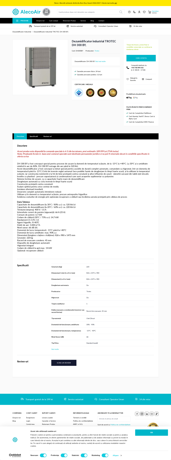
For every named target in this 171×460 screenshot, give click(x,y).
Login (28, 421)
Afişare (116, 455)
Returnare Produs (69, 21)
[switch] (64, 455)
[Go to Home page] (31, 12)
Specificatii (34, 136)
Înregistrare (30, 418)
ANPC (75, 424)
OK (151, 432)
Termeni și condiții (79, 418)
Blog (92, 21)
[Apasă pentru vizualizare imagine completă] (40, 67)
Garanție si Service (49, 421)
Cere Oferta (141, 58)
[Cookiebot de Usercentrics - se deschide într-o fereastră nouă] (15, 455)
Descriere (20, 136)
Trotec (97, 51)
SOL (81, 424)
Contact (101, 21)
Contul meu (30, 424)
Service (83, 21)
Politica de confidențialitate (83, 421)
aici (116, 3)
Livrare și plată (47, 418)
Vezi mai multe (100, 61)
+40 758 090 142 (137, 68)
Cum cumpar (53, 21)
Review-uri (48, 136)
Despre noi (40, 21)
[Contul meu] (139, 12)
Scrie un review (64, 363)
